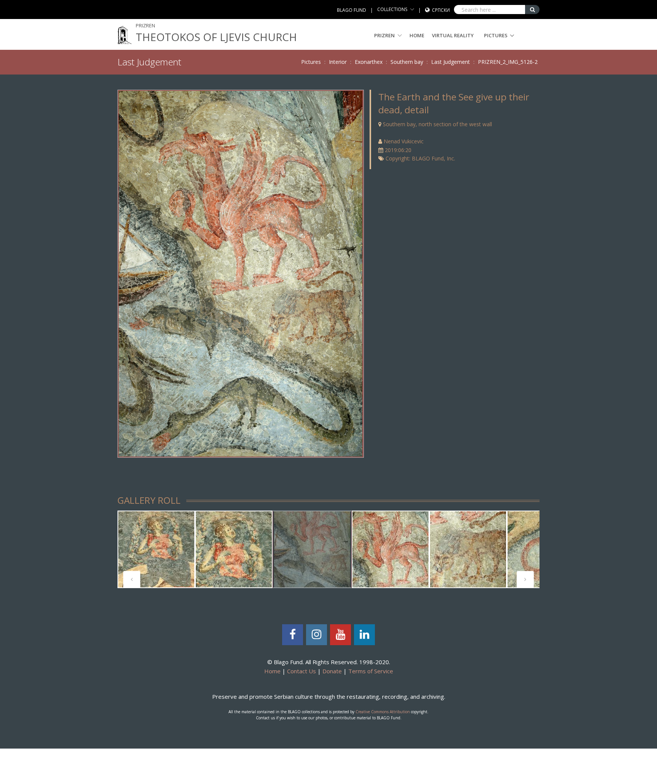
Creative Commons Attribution (382, 711)
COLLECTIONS (392, 9)
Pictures (496, 35)
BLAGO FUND (351, 10)
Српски (441, 10)
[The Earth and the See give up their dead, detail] (240, 272)
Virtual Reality (453, 35)
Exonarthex (368, 61)
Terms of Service (370, 671)
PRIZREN (385, 35)
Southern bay (406, 61)
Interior (338, 61)
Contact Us (301, 671)
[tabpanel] (156, 549)
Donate (332, 671)
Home (416, 35)
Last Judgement (450, 61)
